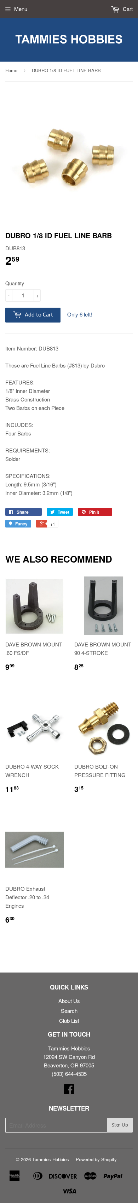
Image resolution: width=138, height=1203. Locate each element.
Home (11, 70)
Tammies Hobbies (50, 1159)
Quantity (14, 283)
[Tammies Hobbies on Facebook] (69, 1091)
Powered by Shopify (96, 1159)
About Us (69, 1000)
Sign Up (120, 1125)
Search (69, 1010)
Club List (69, 1020)
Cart (127, 8)
